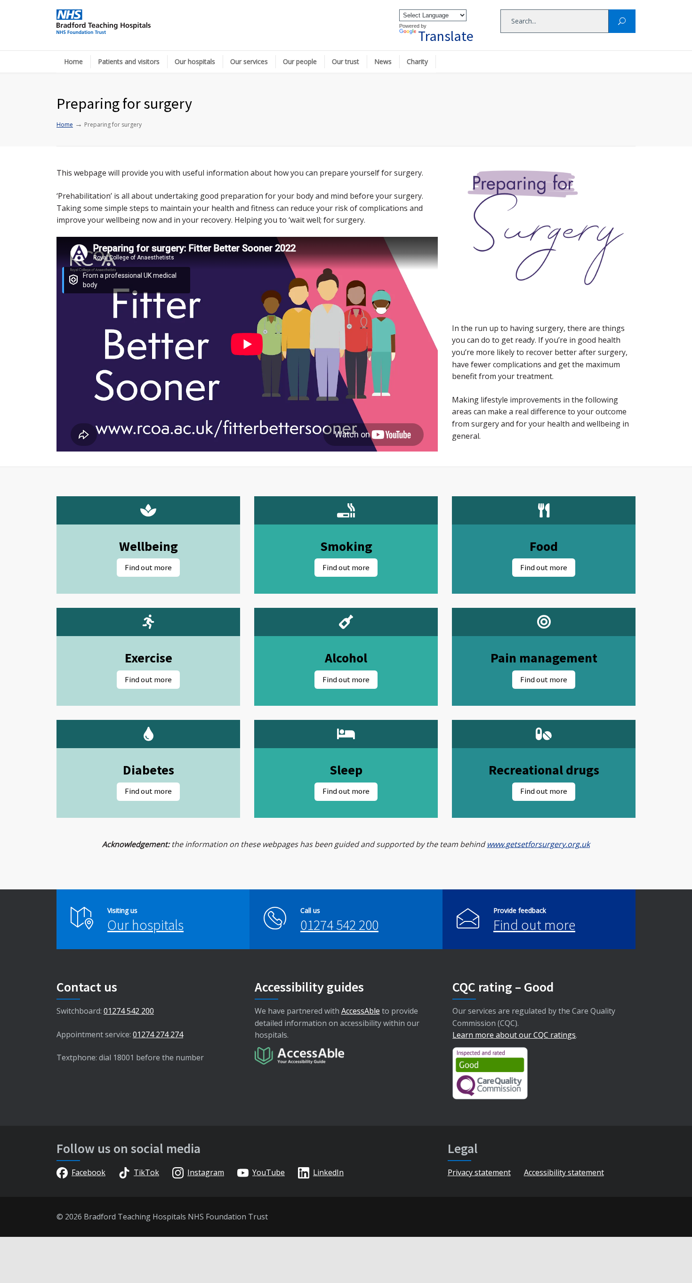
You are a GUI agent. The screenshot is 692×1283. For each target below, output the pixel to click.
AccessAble (360, 1011)
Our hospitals (195, 61)
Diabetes (148, 769)
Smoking (346, 546)
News (383, 61)
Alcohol (346, 657)
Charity (417, 61)
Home (73, 61)
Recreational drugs (544, 769)
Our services (249, 61)
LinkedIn (328, 1172)
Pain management (544, 657)
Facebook (88, 1172)
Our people (300, 61)
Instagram (205, 1172)
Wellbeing (148, 546)
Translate (446, 36)
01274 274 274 (158, 1034)
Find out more (534, 925)
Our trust (345, 61)
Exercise (148, 657)
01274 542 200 (339, 925)
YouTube (268, 1172)
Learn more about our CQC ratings (514, 1035)
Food (544, 546)
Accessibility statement (564, 1172)
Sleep (346, 769)
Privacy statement (479, 1172)
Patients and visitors (129, 61)
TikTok (146, 1172)
